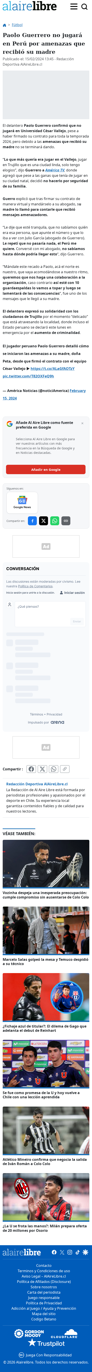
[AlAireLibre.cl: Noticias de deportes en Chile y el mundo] (22, 1252)
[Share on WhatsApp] (54, 520)
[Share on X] (43, 520)
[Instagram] (70, 1252)
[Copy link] (65, 520)
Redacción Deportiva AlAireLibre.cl (37, 784)
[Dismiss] (82, 423)
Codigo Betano (43, 1319)
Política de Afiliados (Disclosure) (44, 1281)
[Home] (31, 6)
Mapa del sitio (44, 1313)
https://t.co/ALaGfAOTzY (53, 368)
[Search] (84, 7)
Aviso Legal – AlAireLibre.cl (44, 1276)
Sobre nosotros (44, 1286)
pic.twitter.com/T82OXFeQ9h (28, 376)
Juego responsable (44, 1297)
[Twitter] (62, 1252)
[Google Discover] (85, 1252)
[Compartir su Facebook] (31, 769)
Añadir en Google (46, 469)
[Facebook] (54, 1252)
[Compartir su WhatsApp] (53, 769)
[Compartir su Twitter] (42, 769)
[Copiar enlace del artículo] (64, 769)
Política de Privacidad (44, 1303)
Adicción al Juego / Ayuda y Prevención (43, 1308)
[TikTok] (78, 1252)
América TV (54, 170)
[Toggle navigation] (73, 6)
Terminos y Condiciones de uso (44, 1270)
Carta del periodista (44, 1292)
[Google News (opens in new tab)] (22, 503)
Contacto (44, 1265)
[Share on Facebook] (32, 520)
